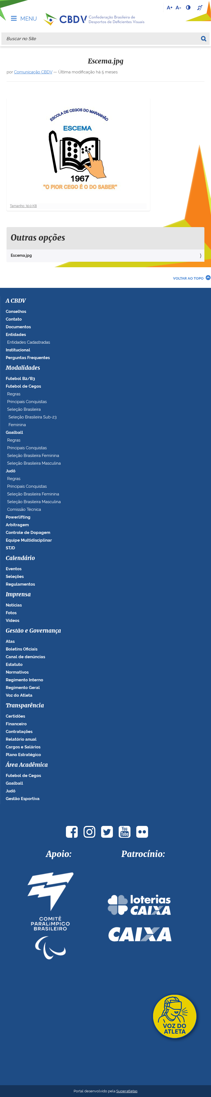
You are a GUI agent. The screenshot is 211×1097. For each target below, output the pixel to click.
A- (178, 7)
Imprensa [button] (18, 594)
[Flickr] (142, 832)
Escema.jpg (21, 255)
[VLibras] (200, 7)
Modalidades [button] (23, 368)
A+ (170, 7)
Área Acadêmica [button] (27, 765)
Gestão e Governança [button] (33, 631)
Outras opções (38, 238)
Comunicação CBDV (33, 72)
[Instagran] (89, 832)
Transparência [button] (25, 706)
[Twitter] (106, 832)
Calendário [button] (20, 558)
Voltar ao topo (188, 278)
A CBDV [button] (16, 301)
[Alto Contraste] (188, 7)
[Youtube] (124, 832)
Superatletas (126, 1091)
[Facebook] (71, 832)
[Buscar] (204, 39)
